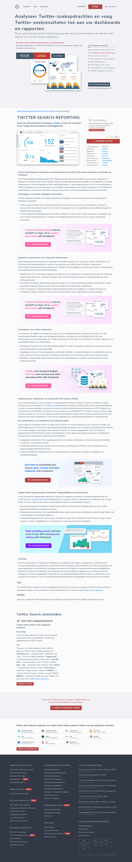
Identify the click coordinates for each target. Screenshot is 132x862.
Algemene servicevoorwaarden (97, 855)
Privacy (81, 855)
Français (95, 844)
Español (95, 840)
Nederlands (84, 844)
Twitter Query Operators (93, 590)
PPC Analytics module (50, 405)
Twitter (57, 123)
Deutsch (84, 848)
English (84, 840)
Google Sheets (37, 499)
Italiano (106, 844)
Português (106, 840)
